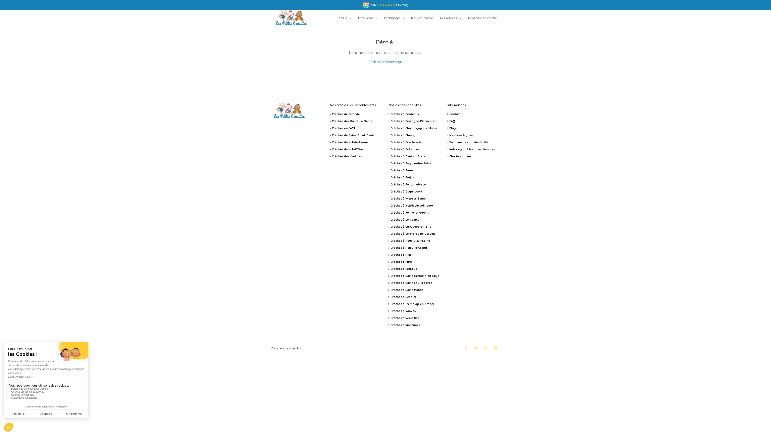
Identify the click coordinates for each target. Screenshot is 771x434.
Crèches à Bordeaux (405, 114)
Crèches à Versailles (405, 318)
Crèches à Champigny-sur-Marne (414, 128)
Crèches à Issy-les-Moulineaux (412, 205)
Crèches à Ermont (403, 170)
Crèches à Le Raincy (405, 219)
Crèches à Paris (401, 262)
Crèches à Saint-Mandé (407, 290)
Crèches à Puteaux (404, 269)
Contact (455, 114)
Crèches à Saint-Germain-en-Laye (415, 276)
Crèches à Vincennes (405, 325)
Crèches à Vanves (403, 311)
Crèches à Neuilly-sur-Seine (410, 241)
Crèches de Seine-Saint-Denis (353, 135)
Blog (452, 128)
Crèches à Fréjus (402, 177)
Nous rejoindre (422, 18)
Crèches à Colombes (405, 149)
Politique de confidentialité (468, 142)
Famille (342, 18)
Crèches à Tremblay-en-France (413, 304)
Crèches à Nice (401, 255)
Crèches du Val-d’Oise (347, 149)
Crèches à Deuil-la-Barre (408, 156)
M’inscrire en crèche (482, 18)
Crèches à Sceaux (403, 297)
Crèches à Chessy (403, 135)
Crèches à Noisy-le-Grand (409, 248)
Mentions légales (461, 135)
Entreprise (365, 18)
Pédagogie (392, 18)
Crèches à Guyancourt (406, 191)
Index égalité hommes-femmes (472, 149)
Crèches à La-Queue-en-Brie (411, 226)
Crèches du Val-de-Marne (350, 142)
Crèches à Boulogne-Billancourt (413, 121)
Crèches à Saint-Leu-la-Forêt (411, 283)
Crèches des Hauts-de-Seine (352, 121)
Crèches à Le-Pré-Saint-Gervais (413, 233)
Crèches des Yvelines (347, 156)
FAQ (452, 121)
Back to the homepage (385, 62)
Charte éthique (460, 156)
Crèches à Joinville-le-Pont (410, 212)
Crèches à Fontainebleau (408, 184)
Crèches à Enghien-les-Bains (411, 163)
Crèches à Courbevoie (406, 142)
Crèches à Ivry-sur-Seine (408, 198)
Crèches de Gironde (346, 114)
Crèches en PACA (343, 128)
